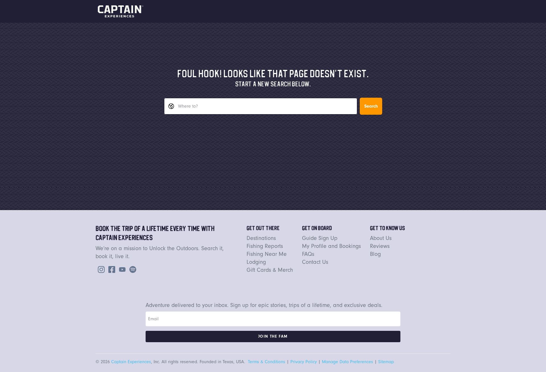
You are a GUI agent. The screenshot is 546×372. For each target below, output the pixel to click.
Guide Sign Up (320, 238)
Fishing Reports (265, 246)
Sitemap (386, 361)
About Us (381, 238)
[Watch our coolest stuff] (121, 269)
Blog (375, 254)
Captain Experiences (131, 361)
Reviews (380, 246)
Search (371, 106)
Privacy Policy (303, 361)
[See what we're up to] (100, 269)
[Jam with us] (131, 269)
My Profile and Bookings (331, 246)
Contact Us (315, 262)
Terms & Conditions (266, 361)
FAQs (308, 254)
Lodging (256, 262)
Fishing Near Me (267, 254)
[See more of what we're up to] (110, 269)
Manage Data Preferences (347, 361)
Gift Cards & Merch (270, 270)
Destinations (261, 238)
